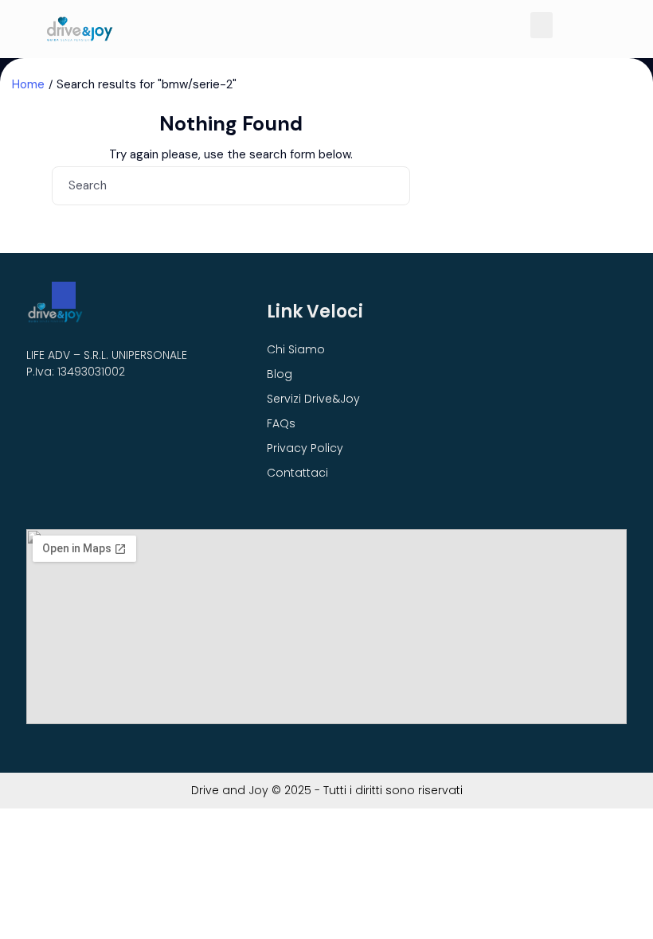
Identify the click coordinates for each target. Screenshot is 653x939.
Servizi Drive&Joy (313, 399)
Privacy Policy (305, 448)
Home (28, 84)
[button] (541, 25)
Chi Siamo (296, 349)
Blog (279, 374)
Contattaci (297, 473)
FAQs (281, 423)
